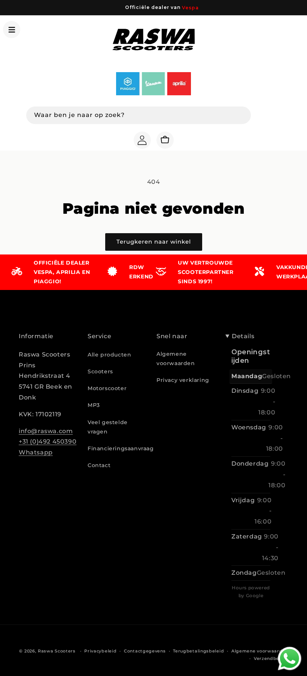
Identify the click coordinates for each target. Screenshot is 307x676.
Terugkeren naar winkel (153, 241)
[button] (11, 29)
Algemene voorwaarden (175, 359)
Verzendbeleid (271, 658)
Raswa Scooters (57, 651)
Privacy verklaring (182, 380)
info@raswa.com (46, 431)
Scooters (100, 371)
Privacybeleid (100, 651)
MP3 (94, 405)
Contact (99, 465)
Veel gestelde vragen (108, 427)
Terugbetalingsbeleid (198, 651)
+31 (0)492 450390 (47, 441)
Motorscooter (107, 388)
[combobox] (138, 115)
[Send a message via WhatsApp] (289, 658)
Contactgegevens (145, 651)
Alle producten (109, 354)
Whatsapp (36, 452)
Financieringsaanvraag (121, 448)
